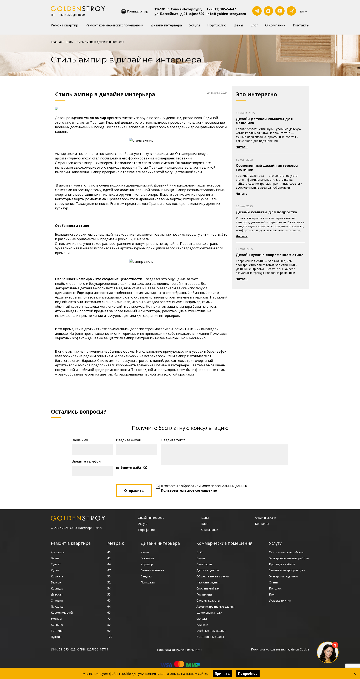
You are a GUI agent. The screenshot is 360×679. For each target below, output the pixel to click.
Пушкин (56, 637)
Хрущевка (58, 552)
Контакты (301, 25)
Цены (238, 25)
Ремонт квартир (64, 25)
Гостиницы (204, 594)
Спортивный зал (208, 588)
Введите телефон (86, 461)
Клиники (202, 625)
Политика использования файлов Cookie (280, 649)
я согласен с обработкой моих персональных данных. (204, 488)
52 (109, 582)
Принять (222, 673)
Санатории (204, 564)
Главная (56, 42)
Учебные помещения (211, 631)
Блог (254, 25)
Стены (273, 582)
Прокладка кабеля (282, 564)
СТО (199, 552)
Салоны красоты (208, 600)
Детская (56, 594)
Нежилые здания (208, 582)
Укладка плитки (280, 600)
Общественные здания (212, 576)
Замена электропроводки (287, 570)
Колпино (57, 625)
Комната (57, 576)
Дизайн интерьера (166, 25)
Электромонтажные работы (289, 558)
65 (109, 612)
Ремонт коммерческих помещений (114, 25)
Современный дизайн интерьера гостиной (267, 168)
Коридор (57, 588)
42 (109, 558)
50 (109, 576)
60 (109, 600)
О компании (209, 530)
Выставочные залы (210, 637)
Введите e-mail (128, 440)
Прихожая (58, 606)
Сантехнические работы (286, 552)
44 (109, 564)
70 (109, 619)
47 (109, 570)
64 (109, 606)
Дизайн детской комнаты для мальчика (264, 121)
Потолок (275, 588)
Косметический (62, 612)
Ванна (55, 558)
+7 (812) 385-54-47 (221, 9)
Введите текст (173, 440)
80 (109, 625)
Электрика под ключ (283, 576)
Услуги (194, 25)
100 (109, 637)
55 (109, 594)
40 (109, 552)
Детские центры (207, 570)
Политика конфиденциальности (179, 650)
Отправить (134, 490)
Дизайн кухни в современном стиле (270, 255)
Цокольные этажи (209, 612)
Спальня (57, 600)
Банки (200, 558)
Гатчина (56, 631)
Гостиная (147, 558)
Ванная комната (152, 570)
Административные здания (215, 606)
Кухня (55, 570)
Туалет (56, 564)
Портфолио (216, 25)
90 (109, 631)
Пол (272, 594)
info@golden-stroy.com (226, 13)
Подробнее (248, 673)
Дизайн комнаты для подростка (266, 212)
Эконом (56, 619)
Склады (201, 619)
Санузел (146, 576)
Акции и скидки (265, 518)
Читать (242, 147)
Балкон (56, 582)
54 (109, 588)
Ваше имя (80, 440)
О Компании (275, 25)
